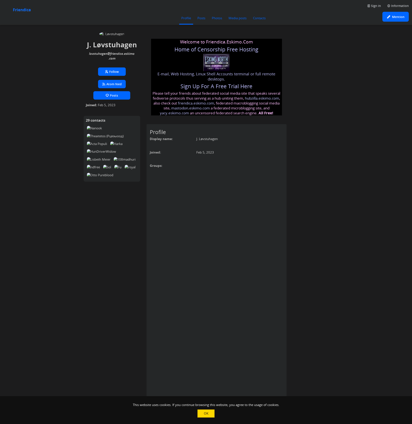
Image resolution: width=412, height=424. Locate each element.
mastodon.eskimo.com (190, 108)
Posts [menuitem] (201, 18)
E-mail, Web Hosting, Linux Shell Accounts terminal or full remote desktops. (216, 76)
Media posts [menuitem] (238, 18)
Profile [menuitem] (186, 18)
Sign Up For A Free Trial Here (216, 86)
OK (206, 413)
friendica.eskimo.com (196, 103)
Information (399, 6)
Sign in (375, 6)
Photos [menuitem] (217, 18)
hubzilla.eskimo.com (262, 98)
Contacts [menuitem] (259, 18)
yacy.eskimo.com (174, 112)
